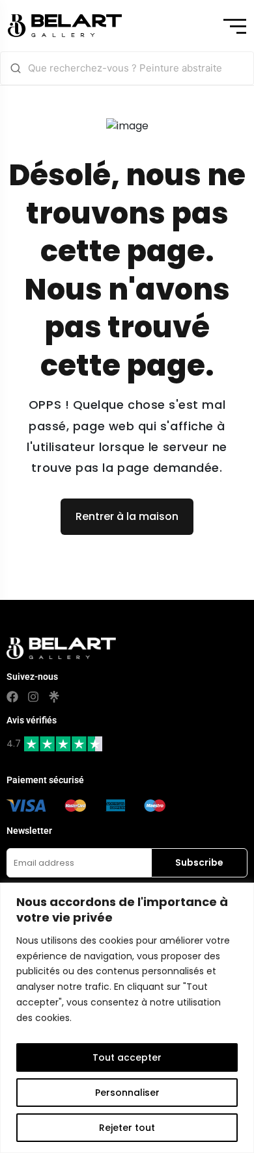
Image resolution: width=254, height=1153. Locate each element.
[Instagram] (33, 697)
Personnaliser (127, 1092)
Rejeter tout (127, 1127)
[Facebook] (12, 697)
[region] (127, 1018)
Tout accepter (127, 1057)
